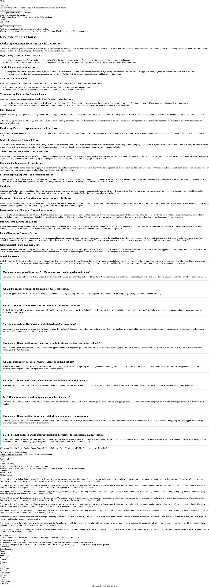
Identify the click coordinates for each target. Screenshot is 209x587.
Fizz (47, 448)
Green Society (65, 448)
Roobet (27, 448)
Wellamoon (4, 448)
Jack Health (76, 448)
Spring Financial (37, 448)
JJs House (54, 448)
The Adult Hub (103, 448)
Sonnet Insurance (89, 448)
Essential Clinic (16, 448)
